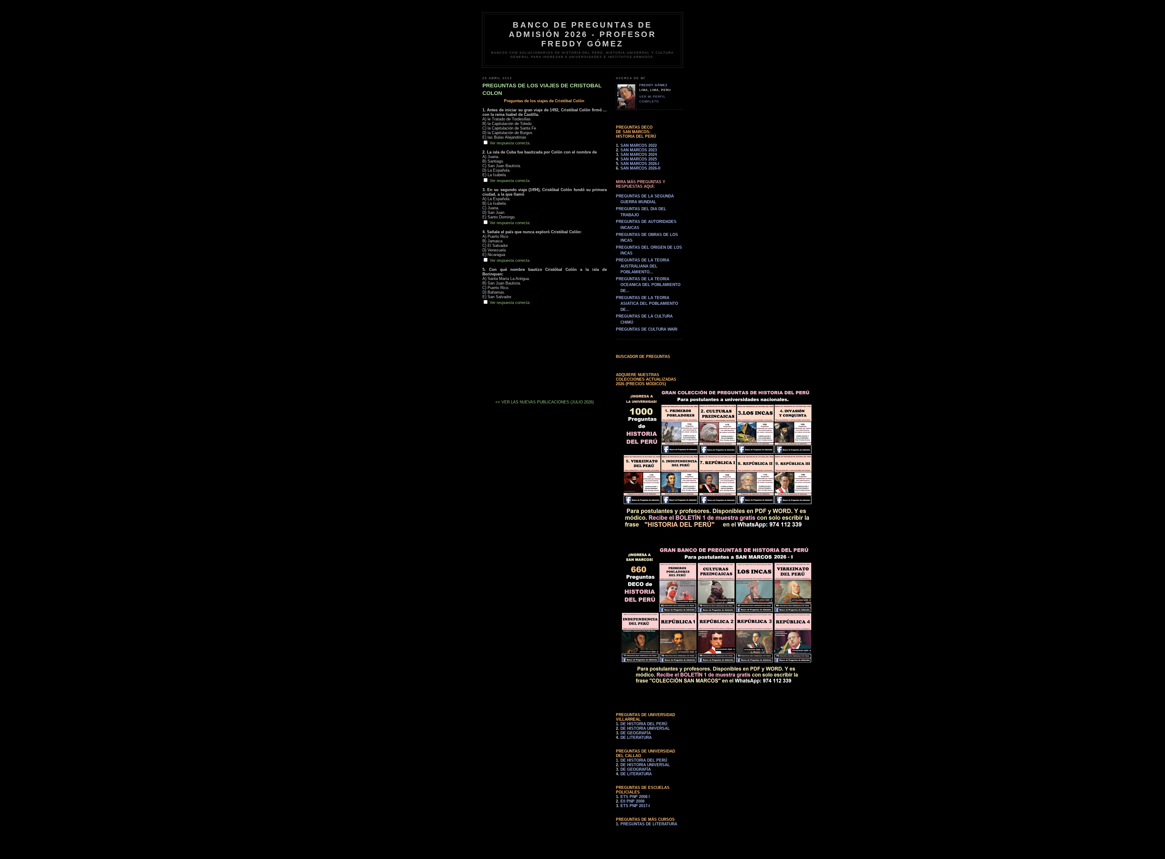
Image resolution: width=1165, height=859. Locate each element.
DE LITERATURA (636, 737)
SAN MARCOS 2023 (638, 150)
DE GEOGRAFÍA (635, 733)
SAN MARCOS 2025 (638, 159)
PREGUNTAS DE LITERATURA (648, 824)
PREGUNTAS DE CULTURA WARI (646, 329)
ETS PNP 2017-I (635, 805)
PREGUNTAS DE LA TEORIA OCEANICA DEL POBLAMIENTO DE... (648, 285)
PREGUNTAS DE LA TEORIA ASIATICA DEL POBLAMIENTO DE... (647, 303)
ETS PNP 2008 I (635, 796)
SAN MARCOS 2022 (638, 145)
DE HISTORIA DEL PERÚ (643, 724)
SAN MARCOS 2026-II (640, 168)
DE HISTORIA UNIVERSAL (645, 728)
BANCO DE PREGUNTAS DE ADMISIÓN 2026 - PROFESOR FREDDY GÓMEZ (582, 34)
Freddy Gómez (653, 85)
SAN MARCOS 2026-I (639, 163)
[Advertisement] (545, 347)
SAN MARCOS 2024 (638, 154)
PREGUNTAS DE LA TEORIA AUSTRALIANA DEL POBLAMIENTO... (642, 266)
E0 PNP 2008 (632, 801)
